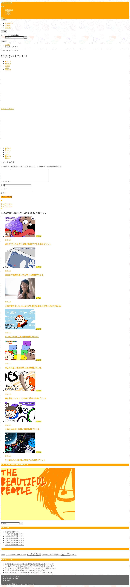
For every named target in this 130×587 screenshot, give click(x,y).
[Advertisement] (62, 90)
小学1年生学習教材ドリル (14, 534)
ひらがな (9, 555)
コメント (5, 181)
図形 (25, 554)
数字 (38, 554)
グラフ (22, 554)
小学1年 (8, 12)
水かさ (47, 555)
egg (49, 566)
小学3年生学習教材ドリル (14, 538)
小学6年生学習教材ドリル (14, 545)
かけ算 (3, 555)
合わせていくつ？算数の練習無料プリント (20, 568)
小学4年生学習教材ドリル (14, 540)
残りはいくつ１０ (7, 109)
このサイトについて (12, 576)
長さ (74, 555)
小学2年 (8, 14)
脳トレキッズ (17, 584)
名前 (2, 185)
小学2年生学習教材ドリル (14, 536)
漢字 (52, 555)
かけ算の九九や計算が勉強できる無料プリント (22, 570)
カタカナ (16, 555)
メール (3, 189)
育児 (59, 554)
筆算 (56, 555)
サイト (3, 193)
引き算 (31, 554)
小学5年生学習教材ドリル (14, 542)
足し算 (65, 554)
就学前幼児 (9, 10)
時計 (43, 555)
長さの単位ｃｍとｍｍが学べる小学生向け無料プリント (25, 564)
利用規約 (8, 580)
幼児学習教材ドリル (12, 532)
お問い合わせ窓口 (11, 578)
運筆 (71, 554)
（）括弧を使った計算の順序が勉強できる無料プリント (25, 566)
